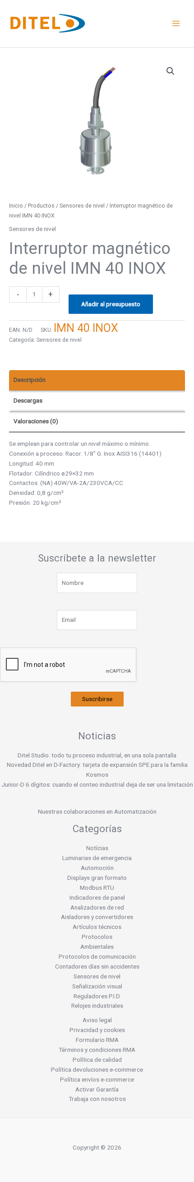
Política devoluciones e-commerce (97, 1069)
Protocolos (97, 936)
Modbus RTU (97, 887)
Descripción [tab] (30, 379)
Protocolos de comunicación (97, 956)
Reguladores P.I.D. (97, 996)
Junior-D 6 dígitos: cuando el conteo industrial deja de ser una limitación (97, 784)
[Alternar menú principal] (176, 23)
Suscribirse (97, 698)
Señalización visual (97, 986)
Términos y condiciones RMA (97, 1049)
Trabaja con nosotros (97, 1098)
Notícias (97, 847)
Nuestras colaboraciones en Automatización (97, 811)
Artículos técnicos (97, 926)
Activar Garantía (97, 1089)
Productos (41, 205)
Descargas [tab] (28, 400)
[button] (170, 71)
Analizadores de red (97, 907)
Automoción (97, 867)
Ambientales (97, 946)
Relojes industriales (97, 1005)
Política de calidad (97, 1059)
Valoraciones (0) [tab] (36, 421)
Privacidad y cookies (97, 1029)
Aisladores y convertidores (97, 916)
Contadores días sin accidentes (97, 966)
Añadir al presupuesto (110, 304)
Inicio (16, 205)
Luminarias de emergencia (97, 857)
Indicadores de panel (97, 897)
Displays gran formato (97, 877)
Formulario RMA (97, 1039)
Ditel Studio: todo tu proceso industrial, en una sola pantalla (97, 755)
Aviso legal (97, 1019)
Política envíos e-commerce (97, 1079)
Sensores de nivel (82, 205)
